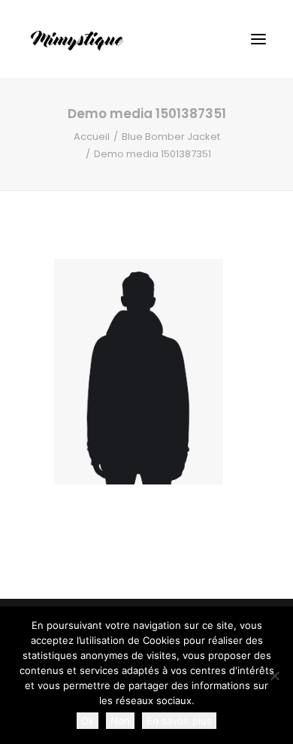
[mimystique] (77, 39)
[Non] (274, 675)
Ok (87, 721)
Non (120, 721)
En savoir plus (179, 721)
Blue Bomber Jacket (171, 136)
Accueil (92, 136)
